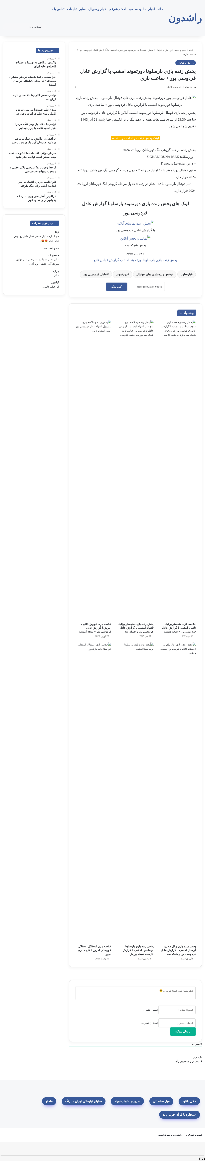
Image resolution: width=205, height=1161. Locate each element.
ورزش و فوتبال (164, 49)
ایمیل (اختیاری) (150, 1022)
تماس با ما (57, 9)
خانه (160, 9)
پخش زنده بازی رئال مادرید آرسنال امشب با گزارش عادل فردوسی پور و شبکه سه (178, 950)
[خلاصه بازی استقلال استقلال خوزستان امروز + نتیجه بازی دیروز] (93, 792)
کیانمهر (55, 282)
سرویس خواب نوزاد (127, 1101)
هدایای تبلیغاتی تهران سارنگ (83, 1101)
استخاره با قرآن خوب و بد (179, 1114)
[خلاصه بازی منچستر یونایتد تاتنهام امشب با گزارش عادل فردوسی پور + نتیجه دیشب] (178, 470)
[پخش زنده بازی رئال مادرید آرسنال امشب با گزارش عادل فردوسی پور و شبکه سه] (178, 792)
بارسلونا (186, 274)
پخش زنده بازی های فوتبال (154, 274)
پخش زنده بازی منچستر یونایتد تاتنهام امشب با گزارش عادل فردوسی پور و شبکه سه (136, 627)
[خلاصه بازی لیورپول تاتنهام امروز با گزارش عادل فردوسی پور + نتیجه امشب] (93, 470)
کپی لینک (116, 286)
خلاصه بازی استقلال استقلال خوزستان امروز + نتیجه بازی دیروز (94, 950)
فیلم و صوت (180, 49)
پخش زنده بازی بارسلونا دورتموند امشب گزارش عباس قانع (135, 260)
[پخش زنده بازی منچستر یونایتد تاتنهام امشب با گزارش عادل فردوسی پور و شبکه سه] (135, 470)
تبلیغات (71, 9)
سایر (82, 9)
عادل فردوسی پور (95, 274)
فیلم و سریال (97, 9)
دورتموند (121, 274)
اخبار (151, 9)
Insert (202, 1158)
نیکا (57, 232)
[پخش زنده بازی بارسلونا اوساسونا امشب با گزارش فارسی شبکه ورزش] (135, 792)
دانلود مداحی (137, 9)
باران (56, 271)
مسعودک (53, 255)
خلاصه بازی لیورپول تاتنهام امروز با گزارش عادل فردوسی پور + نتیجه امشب (95, 627)
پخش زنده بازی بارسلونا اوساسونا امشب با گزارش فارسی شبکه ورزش (138, 950)
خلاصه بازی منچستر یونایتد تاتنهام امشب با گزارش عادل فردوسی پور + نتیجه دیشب (179, 627)
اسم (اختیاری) (150, 1009)
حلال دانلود (189, 1101)
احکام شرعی (117, 9)
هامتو (49, 1101)
